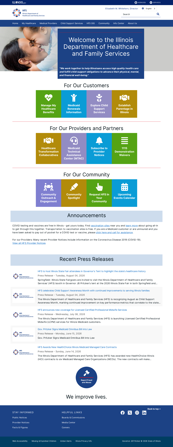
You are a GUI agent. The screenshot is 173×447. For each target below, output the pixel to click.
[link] (123, 413)
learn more (132, 225)
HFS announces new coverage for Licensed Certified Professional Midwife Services (82, 310)
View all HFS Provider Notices (29, 243)
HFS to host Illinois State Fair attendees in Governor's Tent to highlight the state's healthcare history (92, 271)
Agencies (142, 2)
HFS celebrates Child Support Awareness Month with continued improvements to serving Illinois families (94, 290)
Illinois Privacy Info (83, 441)
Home (15, 23)
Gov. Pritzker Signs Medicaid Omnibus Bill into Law (65, 329)
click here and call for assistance (114, 232)
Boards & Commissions (73, 417)
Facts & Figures (20, 427)
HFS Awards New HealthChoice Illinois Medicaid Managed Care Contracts (77, 347)
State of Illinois (154, 441)
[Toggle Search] (158, 14)
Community (104, 23)
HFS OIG (91, 23)
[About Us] (139, 23)
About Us (132, 23)
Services (157, 2)
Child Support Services (72, 23)
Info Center (118, 23)
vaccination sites (100, 225)
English (149, 9)
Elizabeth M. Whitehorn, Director (121, 8)
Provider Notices (20, 422)
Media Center (68, 422)
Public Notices (19, 417)
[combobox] (151, 8)
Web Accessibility (20, 441)
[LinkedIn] (144, 413)
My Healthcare (29, 23)
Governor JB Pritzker (131, 441)
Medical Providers (48, 23)
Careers (66, 427)
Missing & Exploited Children (44, 441)
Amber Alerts (65, 441)
